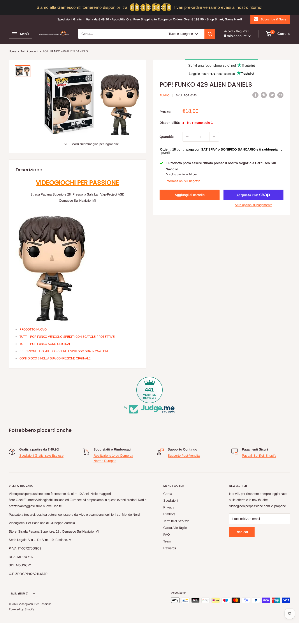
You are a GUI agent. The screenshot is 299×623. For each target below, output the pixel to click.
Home (12, 51)
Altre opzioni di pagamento (253, 205)
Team (167, 541)
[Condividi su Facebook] (255, 95)
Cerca (167, 494)
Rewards (169, 548)
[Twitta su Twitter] (272, 95)
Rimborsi (169, 514)
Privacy (168, 507)
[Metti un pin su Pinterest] (264, 95)
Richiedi (242, 532)
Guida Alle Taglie (175, 528)
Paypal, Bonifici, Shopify (259, 455)
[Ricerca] (209, 34)
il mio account (235, 36)
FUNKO (164, 95)
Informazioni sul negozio (183, 181)
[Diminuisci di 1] (187, 136)
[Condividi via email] (280, 95)
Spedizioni (170, 500)
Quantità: (167, 136)
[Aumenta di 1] (214, 136)
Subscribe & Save (273, 19)
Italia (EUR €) (19, 593)
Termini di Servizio (176, 521)
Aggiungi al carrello (190, 195)
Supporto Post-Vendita (184, 455)
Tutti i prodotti (29, 51)
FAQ (166, 534)
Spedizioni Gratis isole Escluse (41, 455)
